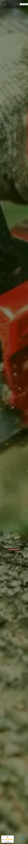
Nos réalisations (14, 549)
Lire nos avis (7, 841)
